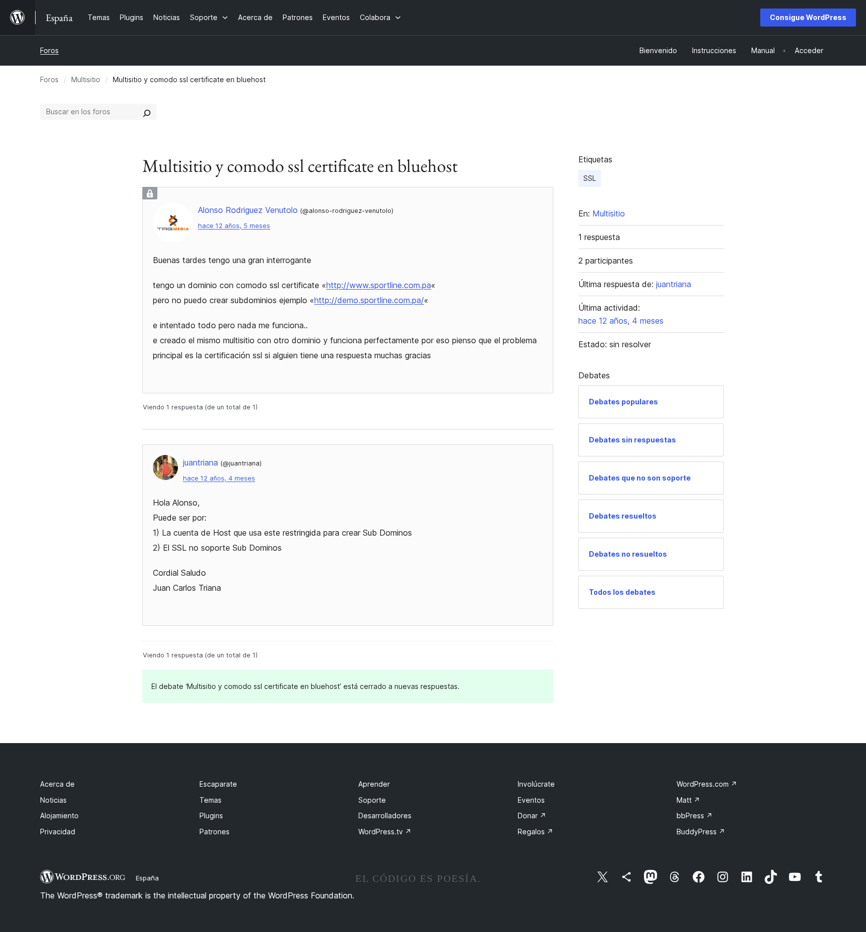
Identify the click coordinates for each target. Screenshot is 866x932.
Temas (210, 800)
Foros (49, 50)
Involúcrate (536, 784)
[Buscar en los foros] (146, 112)
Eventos (531, 800)
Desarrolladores (384, 815)
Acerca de (57, 784)
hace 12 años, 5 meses (234, 225)
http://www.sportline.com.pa (378, 285)
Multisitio (85, 79)
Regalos (535, 831)
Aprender (374, 784)
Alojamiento (59, 815)
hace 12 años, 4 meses (219, 478)
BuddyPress (701, 831)
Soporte (372, 800)
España (147, 878)
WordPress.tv (384, 831)
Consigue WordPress (808, 17)
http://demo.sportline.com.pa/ (369, 300)
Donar (532, 815)
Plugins (211, 815)
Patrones (214, 831)
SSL (589, 178)
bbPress (695, 815)
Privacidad (57, 831)
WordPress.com (707, 784)
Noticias (53, 800)
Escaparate (218, 784)
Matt (688, 800)
